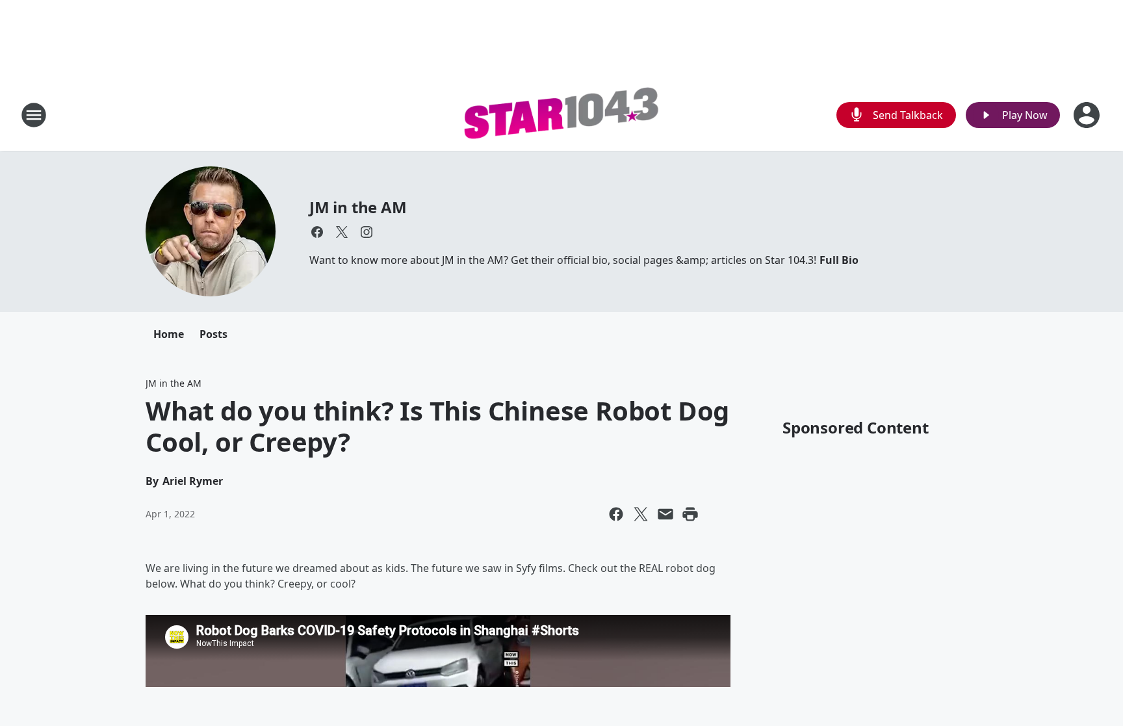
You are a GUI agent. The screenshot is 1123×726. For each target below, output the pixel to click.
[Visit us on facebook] (317, 232)
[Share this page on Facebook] (616, 514)
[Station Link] (561, 115)
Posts (213, 334)
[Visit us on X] (342, 232)
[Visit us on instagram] (366, 232)
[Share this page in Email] (665, 514)
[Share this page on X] (641, 514)
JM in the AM (358, 207)
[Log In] (1088, 115)
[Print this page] (690, 514)
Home (168, 334)
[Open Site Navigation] (34, 115)
